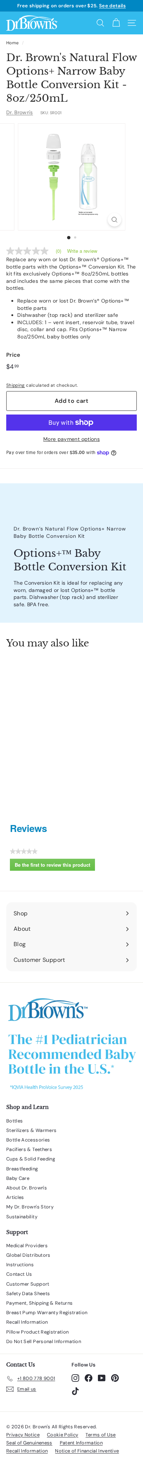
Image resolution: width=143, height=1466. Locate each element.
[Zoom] (114, 219)
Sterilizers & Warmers (31, 1130)
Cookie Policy (62, 1435)
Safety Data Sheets (28, 1293)
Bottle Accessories (28, 1140)
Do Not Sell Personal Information (43, 1341)
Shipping (15, 385)
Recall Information (27, 1322)
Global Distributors (28, 1255)
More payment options (71, 439)
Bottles (14, 1121)
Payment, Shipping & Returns (39, 1303)
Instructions (20, 1264)
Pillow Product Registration (37, 1332)
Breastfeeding (22, 1169)
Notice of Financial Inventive (87, 1451)
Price (13, 355)
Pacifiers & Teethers (29, 1149)
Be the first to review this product (55, 866)
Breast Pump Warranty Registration (47, 1312)
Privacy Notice (23, 1435)
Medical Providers (27, 1245)
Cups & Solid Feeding (30, 1159)
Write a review (82, 250)
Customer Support (28, 1284)
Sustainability (21, 1217)
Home (12, 43)
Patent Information (81, 1443)
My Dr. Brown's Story (30, 1207)
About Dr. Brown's (26, 1188)
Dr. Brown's (19, 112)
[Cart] (116, 23)
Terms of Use (100, 1435)
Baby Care (17, 1178)
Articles (15, 1197)
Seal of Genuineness (29, 1443)
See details (112, 6)
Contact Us (19, 1274)
